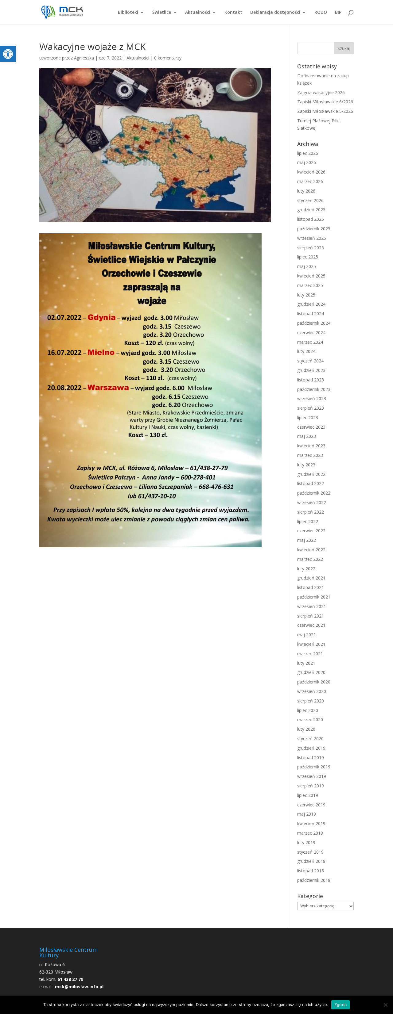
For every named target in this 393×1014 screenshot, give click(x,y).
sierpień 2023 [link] (310, 408)
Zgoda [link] (340, 1004)
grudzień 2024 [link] (311, 304)
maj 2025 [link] (306, 266)
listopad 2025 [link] (310, 219)
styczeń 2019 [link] (310, 852)
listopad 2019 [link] (310, 757)
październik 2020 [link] (313, 682)
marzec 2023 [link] (310, 455)
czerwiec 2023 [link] (311, 427)
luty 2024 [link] (306, 351)
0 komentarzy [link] (167, 58)
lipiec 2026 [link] (307, 153)
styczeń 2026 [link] (310, 200)
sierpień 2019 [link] (310, 786)
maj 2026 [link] (306, 162)
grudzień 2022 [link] (311, 474)
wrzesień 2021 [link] (311, 606)
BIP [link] (338, 12)
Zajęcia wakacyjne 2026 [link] (321, 92)
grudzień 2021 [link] (311, 578)
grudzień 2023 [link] (311, 370)
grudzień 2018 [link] (311, 861)
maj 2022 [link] (306, 540)
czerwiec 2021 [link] (311, 625)
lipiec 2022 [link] (307, 521)
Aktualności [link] (197, 12)
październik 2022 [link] (313, 493)
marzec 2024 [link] (310, 342)
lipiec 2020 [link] (307, 710)
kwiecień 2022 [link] (311, 550)
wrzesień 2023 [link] (311, 398)
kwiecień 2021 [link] (311, 644)
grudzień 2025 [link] (311, 209)
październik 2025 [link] (313, 228)
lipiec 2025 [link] (307, 257)
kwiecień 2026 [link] (311, 172)
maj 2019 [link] (306, 814)
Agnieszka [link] (84, 58)
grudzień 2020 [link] (311, 672)
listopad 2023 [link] (310, 380)
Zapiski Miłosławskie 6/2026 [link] (325, 102)
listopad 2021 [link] (310, 587)
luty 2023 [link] (306, 465)
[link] (8, 54)
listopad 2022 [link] (310, 483)
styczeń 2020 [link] (310, 738)
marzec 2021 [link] (310, 653)
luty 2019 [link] (306, 842)
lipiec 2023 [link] (307, 417)
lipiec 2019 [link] (307, 795)
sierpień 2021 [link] (310, 616)
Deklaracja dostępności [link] (275, 12)
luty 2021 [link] (306, 663)
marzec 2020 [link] (310, 719)
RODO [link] (320, 12)
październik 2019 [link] (313, 767)
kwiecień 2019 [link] (311, 823)
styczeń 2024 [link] (310, 361)
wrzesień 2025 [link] (311, 238)
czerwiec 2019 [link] (311, 805)
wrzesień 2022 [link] (311, 502)
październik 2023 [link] (313, 389)
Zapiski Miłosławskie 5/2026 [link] (325, 111)
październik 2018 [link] (313, 880)
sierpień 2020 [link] (310, 701)
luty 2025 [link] (306, 295)
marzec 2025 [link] (310, 285)
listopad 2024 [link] (310, 313)
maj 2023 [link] (306, 436)
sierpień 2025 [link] (310, 248)
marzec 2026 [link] (310, 181)
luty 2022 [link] (306, 569)
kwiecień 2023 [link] (311, 446)
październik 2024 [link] (313, 323)
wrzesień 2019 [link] (311, 776)
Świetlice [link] (161, 12)
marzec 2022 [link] (310, 559)
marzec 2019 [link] (310, 833)
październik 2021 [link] (313, 597)
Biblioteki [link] (128, 12)
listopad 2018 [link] (310, 871)
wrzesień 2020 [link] (311, 691)
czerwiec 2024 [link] (311, 332)
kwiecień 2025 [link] (311, 276)
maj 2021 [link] (306, 634)
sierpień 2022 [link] (310, 512)
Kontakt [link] (233, 12)
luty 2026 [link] (306, 191)
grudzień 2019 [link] (311, 748)
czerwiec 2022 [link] (311, 531)
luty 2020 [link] (306, 729)
